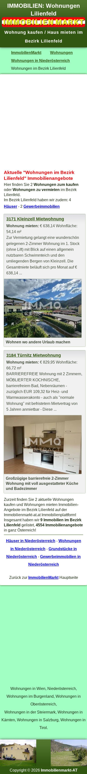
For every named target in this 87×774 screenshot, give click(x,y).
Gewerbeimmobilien (41, 206)
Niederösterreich (61, 688)
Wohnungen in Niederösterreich (40, 60)
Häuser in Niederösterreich (30, 541)
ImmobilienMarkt (26, 52)
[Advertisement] (43, 122)
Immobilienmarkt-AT (59, 770)
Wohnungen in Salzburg (37, 720)
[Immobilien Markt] (43, 25)
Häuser (10, 206)
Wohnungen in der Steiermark (30, 712)
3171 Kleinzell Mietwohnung (35, 219)
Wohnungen (61, 52)
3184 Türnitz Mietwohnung (33, 355)
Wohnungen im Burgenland (30, 696)
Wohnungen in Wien (27, 688)
